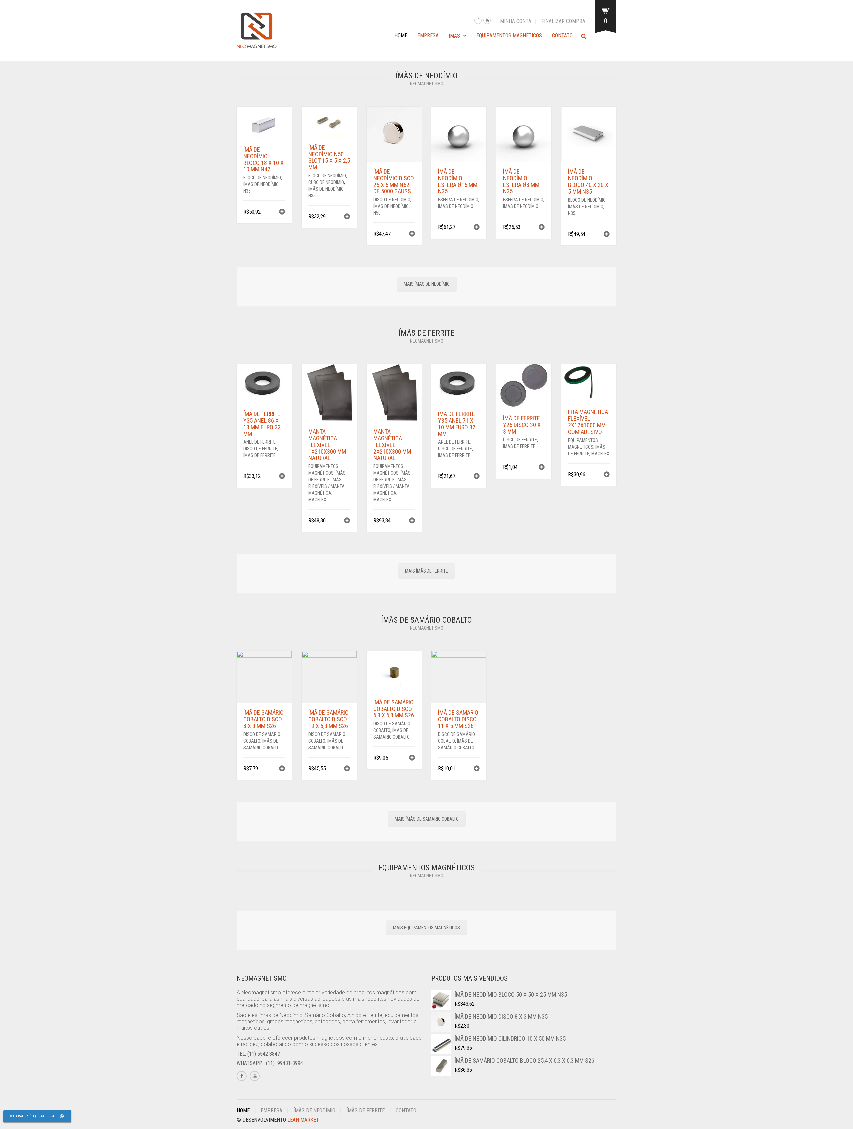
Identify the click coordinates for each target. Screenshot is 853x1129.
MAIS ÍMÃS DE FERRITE (426, 571)
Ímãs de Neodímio (261, 184)
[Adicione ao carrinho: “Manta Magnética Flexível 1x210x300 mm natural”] (347, 521)
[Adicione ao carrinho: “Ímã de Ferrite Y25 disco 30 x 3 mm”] (542, 468)
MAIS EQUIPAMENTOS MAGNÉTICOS (426, 927)
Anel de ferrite (259, 442)
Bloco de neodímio (262, 177)
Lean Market (303, 1120)
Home (400, 35)
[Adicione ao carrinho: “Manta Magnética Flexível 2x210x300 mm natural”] (412, 521)
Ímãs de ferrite (259, 455)
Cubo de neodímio (326, 182)
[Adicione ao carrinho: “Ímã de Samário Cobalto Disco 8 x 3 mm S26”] (282, 769)
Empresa (428, 35)
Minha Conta (515, 21)
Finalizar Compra (563, 21)
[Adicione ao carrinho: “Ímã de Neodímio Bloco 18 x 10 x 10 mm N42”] (282, 212)
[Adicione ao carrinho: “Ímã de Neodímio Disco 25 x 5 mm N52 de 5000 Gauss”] (412, 234)
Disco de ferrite (260, 448)
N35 (247, 191)
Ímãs (454, 36)
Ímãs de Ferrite (365, 1110)
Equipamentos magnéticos (509, 35)
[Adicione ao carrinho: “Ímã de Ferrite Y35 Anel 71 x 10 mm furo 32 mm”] (477, 477)
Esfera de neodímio (458, 199)
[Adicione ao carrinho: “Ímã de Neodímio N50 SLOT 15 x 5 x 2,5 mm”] (347, 217)
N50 (377, 213)
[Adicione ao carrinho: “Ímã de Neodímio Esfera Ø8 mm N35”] (542, 228)
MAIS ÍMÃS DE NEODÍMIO (427, 284)
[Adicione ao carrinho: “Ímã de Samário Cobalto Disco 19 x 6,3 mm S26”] (347, 769)
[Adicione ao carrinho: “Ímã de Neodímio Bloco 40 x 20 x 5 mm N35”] (607, 235)
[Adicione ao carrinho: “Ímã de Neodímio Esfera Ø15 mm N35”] (477, 228)
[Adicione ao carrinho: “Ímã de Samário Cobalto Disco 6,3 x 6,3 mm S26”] (412, 758)
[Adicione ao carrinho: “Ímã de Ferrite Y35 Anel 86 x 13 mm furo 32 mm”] (282, 477)
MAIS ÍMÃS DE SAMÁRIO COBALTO (427, 819)
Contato (562, 35)
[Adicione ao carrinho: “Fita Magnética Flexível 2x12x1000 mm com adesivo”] (607, 475)
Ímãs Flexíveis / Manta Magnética (326, 486)
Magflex (317, 499)
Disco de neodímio (391, 199)
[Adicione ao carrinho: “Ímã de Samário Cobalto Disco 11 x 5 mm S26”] (477, 769)
